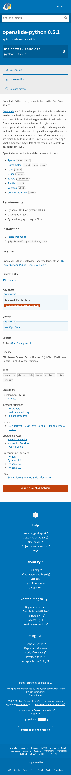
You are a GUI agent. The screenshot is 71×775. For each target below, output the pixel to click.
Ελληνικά (27, 751)
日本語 (44, 748)
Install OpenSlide (17, 237)
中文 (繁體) (62, 751)
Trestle (11, 183)
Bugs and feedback (35, 607)
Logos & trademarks (35, 583)
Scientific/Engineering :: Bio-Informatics (29, 477)
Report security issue (35, 648)
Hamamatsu (14, 165)
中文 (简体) (49, 751)
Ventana (12, 188)
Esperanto (43, 753)
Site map (35, 713)
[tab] (35, 70)
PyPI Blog (34, 570)
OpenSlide (8, 111)
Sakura (12, 179)
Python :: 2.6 (14, 460)
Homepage (13, 280)
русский (23, 753)
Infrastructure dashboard (34, 574)
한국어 (53, 753)
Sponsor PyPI (35, 620)
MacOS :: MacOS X (17, 439)
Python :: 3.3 (14, 468)
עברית (33, 753)
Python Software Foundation (49, 704)
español (24, 748)
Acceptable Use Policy (34, 661)
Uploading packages (34, 538)
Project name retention (34, 546)
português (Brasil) (58, 748)
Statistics (35, 579)
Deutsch (37, 751)
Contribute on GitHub (34, 611)
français (34, 748)
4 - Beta (12, 399)
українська (15, 751)
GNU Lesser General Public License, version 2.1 (34, 263)
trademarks (22, 704)
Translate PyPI (34, 616)
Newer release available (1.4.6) (22, 305)
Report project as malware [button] (35, 488)
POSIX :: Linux (15, 447)
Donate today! (36, 695)
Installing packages (34, 533)
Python (12, 457)
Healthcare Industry (18, 412)
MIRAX (11, 174)
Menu (60, 6)
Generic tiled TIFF (17, 192)
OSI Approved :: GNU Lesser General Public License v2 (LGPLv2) (37, 427)
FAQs (35, 550)
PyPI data (9, 294)
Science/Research (17, 416)
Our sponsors (36, 587)
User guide (34, 542)
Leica (11, 169)
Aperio (11, 160)
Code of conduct (34, 652)
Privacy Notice (34, 657)
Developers (14, 408)
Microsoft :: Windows (19, 443)
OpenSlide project (21, 343)
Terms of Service (34, 644)
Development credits (34, 624)
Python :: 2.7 (14, 464)
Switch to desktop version (35, 730)
